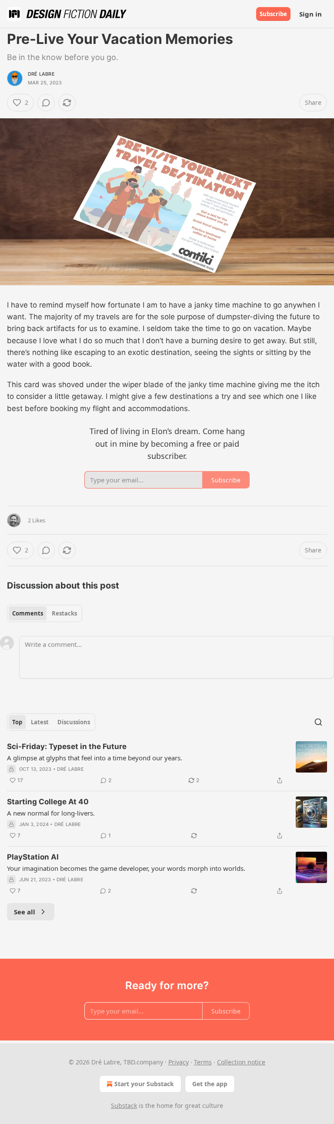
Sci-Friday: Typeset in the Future (67, 746)
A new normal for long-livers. (51, 813)
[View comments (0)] (46, 102)
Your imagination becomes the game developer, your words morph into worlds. (126, 868)
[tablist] (44, 613)
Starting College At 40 (48, 801)
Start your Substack (144, 1084)
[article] (167, 763)
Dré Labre (41, 74)
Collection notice (241, 1062)
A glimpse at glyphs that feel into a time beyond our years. (94, 757)
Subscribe (273, 14)
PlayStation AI (33, 857)
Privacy (178, 1062)
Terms (203, 1062)
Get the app (209, 1084)
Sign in (310, 14)
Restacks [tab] (64, 613)
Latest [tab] (40, 722)
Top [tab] (17, 722)
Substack (124, 1105)
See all (24, 911)
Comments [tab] (27, 613)
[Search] (318, 722)
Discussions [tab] (73, 722)
